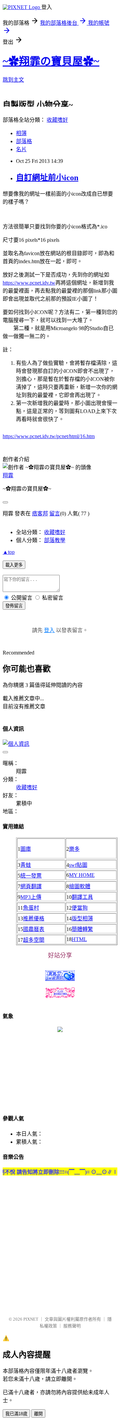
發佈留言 (14, 605)
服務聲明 (72, 1325)
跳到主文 (13, 80)
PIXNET (30, 1319)
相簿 (21, 133)
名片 (21, 149)
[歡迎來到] (18, 18)
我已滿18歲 (16, 1413)
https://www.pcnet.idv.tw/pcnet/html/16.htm (49, 436)
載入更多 (14, 565)
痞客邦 (40, 513)
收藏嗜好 (57, 120)
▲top (9, 552)
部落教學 (54, 540)
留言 (54, 513)
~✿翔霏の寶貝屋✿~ (51, 61)
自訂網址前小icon (47, 177)
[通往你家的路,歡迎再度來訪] (60, 1030)
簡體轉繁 (82, 929)
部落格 (24, 141)
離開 (38, 1413)
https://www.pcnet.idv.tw (29, 283)
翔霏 (8, 475)
